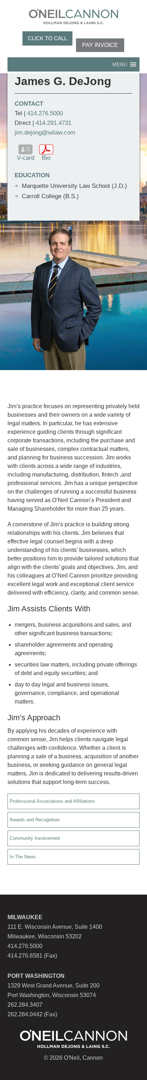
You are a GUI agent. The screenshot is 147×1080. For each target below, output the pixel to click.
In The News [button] (23, 856)
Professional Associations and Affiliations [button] (52, 801)
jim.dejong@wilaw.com (45, 132)
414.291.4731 (53, 123)
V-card (25, 157)
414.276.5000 (45, 113)
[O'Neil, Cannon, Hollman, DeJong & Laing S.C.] (73, 22)
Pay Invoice (100, 45)
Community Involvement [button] (35, 838)
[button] (119, 64)
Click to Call (47, 38)
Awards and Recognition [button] (35, 819)
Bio (46, 157)
